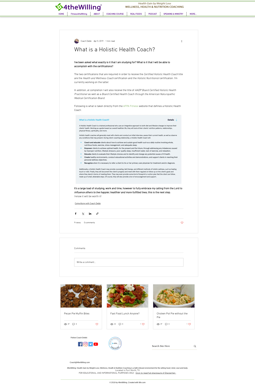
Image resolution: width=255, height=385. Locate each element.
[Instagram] (85, 344)
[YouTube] (96, 344)
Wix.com (142, 382)
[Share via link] (97, 213)
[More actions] (181, 41)
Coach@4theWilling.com (80, 362)
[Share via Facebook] (75, 213)
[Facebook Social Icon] (80, 344)
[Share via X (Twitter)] (82, 213)
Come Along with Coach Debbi (88, 203)
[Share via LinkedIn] (90, 213)
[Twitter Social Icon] (90, 344)
